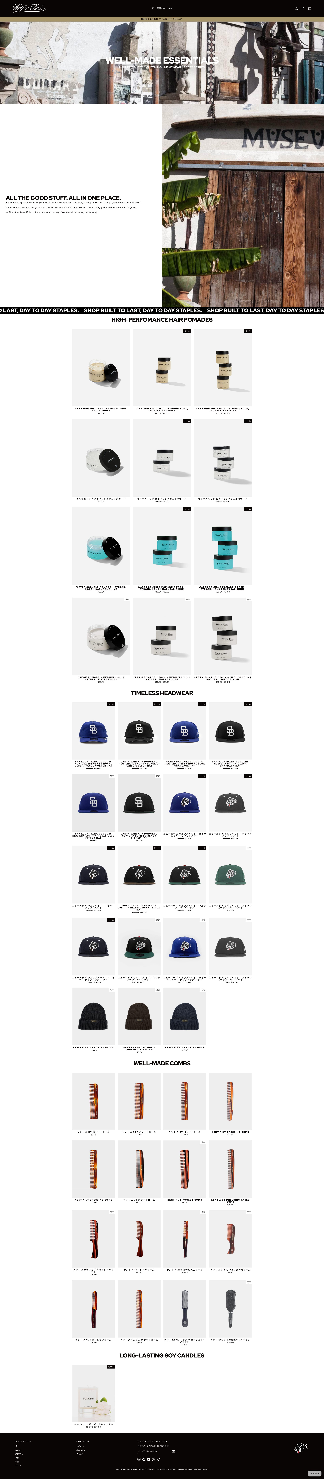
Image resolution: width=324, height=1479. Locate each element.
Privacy (79, 1453)
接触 (170, 8)
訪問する (161, 8)
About (18, 1450)
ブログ (18, 1465)
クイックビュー (101, 403)
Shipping (80, 1450)
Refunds (80, 1446)
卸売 (17, 1461)
